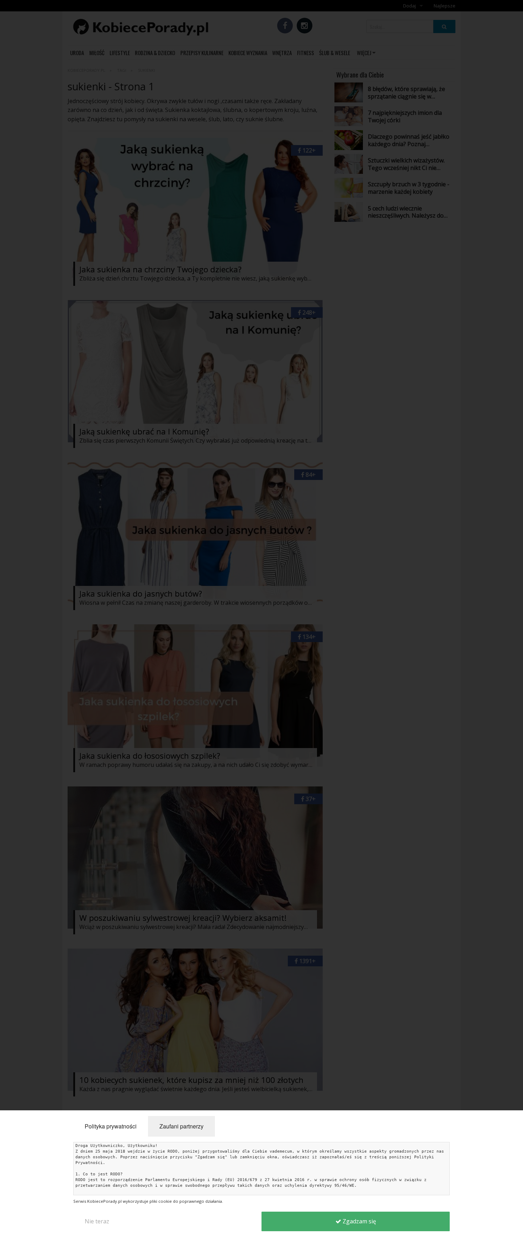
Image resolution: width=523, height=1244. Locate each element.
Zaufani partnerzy (181, 1126)
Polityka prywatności (111, 1126)
